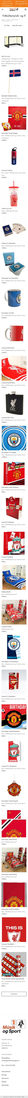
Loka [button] (23, 1097)
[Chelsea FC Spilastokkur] (14, 228)
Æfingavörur (15, 19)
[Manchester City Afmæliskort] (14, 647)
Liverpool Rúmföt (6, 627)
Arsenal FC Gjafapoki (8, 522)
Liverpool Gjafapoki (7, 557)
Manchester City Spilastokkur (10, 278)
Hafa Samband (6, 1072)
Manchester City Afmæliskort (10, 662)
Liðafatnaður (5, 101)
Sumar (19, 64)
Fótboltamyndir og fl (11, 64)
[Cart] (25, 9)
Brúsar (7, 173)
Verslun (8, 19)
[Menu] (2, 9)
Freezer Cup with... (7, 208)
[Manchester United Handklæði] (14, 894)
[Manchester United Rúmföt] (14, 823)
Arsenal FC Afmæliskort (8, 696)
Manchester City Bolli (8, 313)
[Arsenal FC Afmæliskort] (14, 682)
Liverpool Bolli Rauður (8, 348)
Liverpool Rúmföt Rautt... (9, 383)
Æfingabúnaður (6, 59)
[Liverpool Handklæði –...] (14, 929)
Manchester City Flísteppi (9, 452)
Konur (23, 98)
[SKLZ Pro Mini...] (14, 42)
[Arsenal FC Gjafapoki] (14, 507)
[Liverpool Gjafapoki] (14, 542)
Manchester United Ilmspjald (10, 801)
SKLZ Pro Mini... (6, 56)
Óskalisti (4, 1082)
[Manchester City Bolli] (14, 298)
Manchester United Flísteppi (10, 133)
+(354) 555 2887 (10, 1065)
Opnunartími (5, 1078)
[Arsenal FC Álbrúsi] (14, 156)
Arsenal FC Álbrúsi (7, 170)
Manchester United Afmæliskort (11, 731)
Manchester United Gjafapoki (10, 487)
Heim (3, 19)
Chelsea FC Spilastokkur (9, 243)
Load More (14, 994)
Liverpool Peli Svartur (8, 418)
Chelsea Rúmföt (6, 592)
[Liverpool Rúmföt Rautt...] (14, 368)
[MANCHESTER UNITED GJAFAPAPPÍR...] (14, 964)
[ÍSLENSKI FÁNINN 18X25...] (14, 81)
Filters (8, 25)
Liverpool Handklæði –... (9, 944)
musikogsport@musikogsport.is (11, 1061)
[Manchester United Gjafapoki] (14, 472)
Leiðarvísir (5, 1048)
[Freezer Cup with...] (14, 193)
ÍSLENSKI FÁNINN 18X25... (10, 96)
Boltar (21, 59)
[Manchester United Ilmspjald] (14, 786)
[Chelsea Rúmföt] (14, 577)
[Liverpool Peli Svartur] (14, 403)
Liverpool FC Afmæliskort (9, 766)
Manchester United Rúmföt (9, 839)
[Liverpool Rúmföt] (14, 612)
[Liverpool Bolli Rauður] (14, 333)
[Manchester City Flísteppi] (14, 438)
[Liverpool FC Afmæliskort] (14, 751)
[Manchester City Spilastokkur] (14, 263)
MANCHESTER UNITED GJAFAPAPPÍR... (13, 979)
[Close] (26, 3)
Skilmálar (4, 1075)
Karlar (19, 98)
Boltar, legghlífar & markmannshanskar (13, 61)
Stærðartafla (5, 1085)
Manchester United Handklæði (10, 909)
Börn (3, 64)
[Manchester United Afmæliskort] (14, 716)
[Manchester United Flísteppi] (14, 118)
